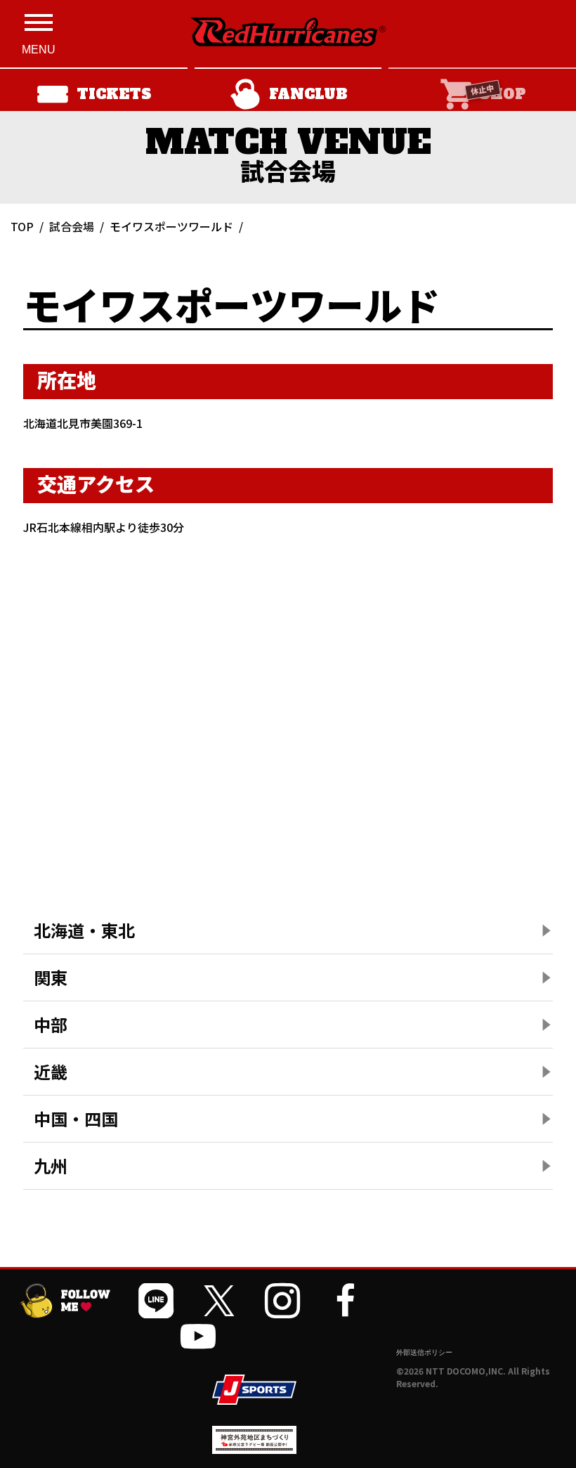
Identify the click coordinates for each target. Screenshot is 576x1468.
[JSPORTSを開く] (254, 1390)
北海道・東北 (84, 930)
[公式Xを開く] (219, 1300)
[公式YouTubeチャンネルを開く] (198, 1335)
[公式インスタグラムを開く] (282, 1300)
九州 (50, 1165)
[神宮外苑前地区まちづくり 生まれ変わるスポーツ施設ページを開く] (254, 1448)
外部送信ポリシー (424, 1352)
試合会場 (71, 226)
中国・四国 (76, 1118)
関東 (50, 977)
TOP (22, 226)
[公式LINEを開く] (156, 1300)
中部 (50, 1024)
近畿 (50, 1071)
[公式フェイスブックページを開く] (345, 1300)
